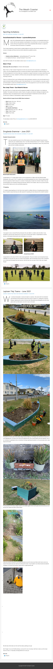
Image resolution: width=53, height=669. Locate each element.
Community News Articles (8, 665)
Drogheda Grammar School (8, 133)
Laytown (5, 293)
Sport (4, 34)
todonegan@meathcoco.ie (22, 118)
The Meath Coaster (28, 9)
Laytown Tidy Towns (11, 293)
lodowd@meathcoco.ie (31, 60)
